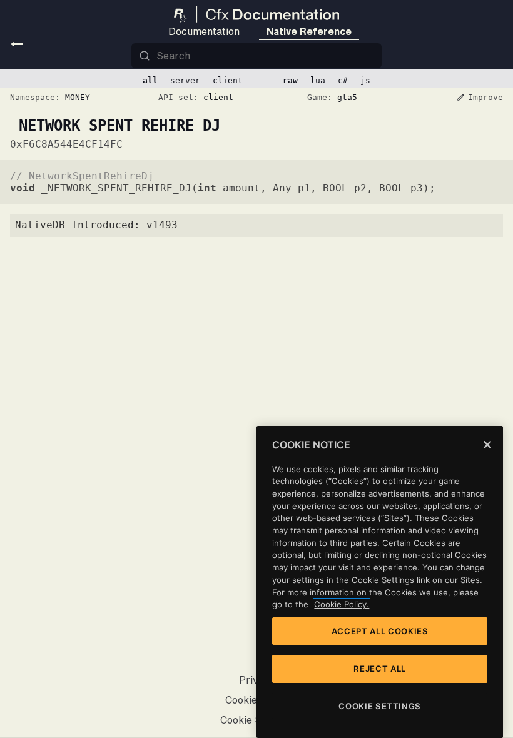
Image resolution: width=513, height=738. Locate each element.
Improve (479, 98)
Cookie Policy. (341, 604)
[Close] (487, 444)
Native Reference (309, 31)
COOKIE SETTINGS (379, 706)
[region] (379, 582)
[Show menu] (16, 44)
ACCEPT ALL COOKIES (380, 631)
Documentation (204, 31)
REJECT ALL (379, 669)
